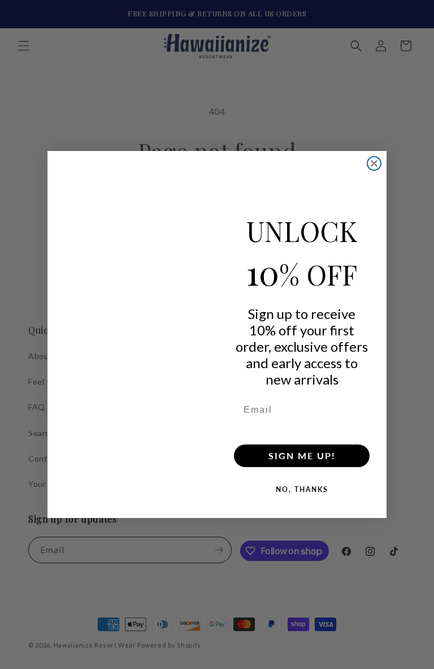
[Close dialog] (374, 163)
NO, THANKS (302, 489)
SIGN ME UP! (302, 455)
